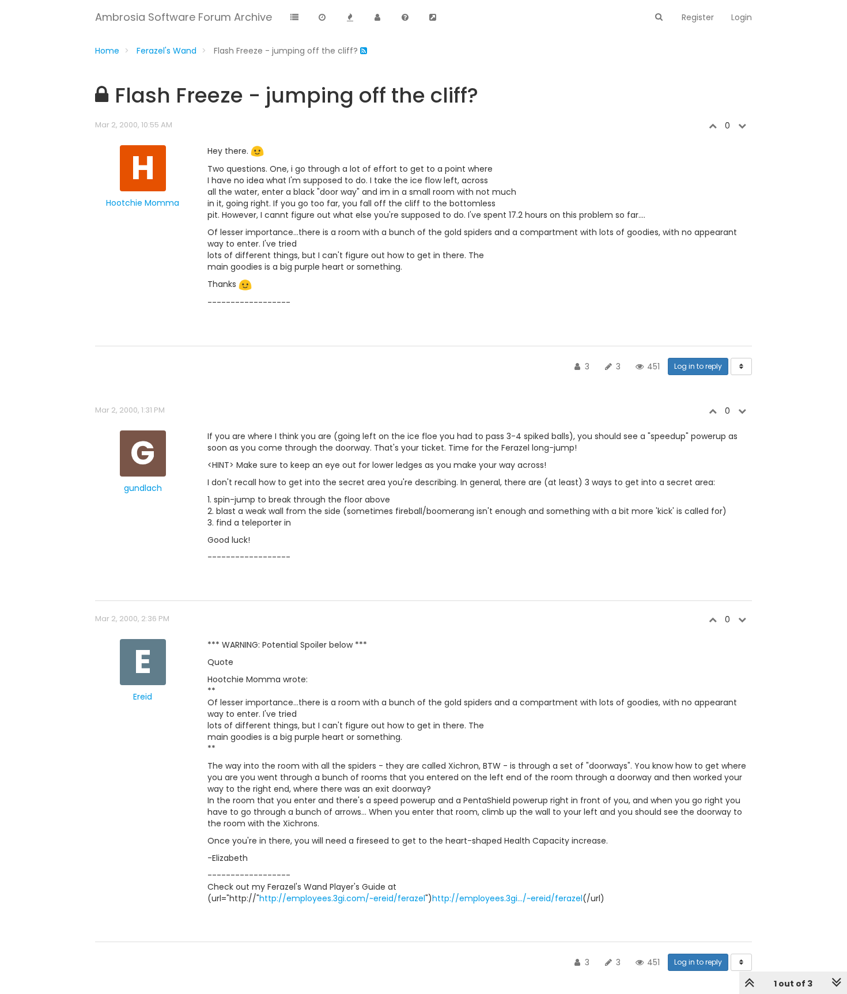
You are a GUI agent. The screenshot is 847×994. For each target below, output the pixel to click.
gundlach (143, 488)
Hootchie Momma (142, 203)
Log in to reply (698, 366)
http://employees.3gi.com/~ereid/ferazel (342, 898)
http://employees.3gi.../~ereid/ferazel (507, 898)
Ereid (142, 696)
